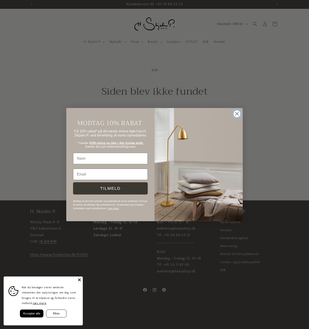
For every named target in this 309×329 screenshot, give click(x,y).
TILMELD (110, 188)
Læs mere (40, 303)
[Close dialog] (237, 114)
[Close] (79, 280)
